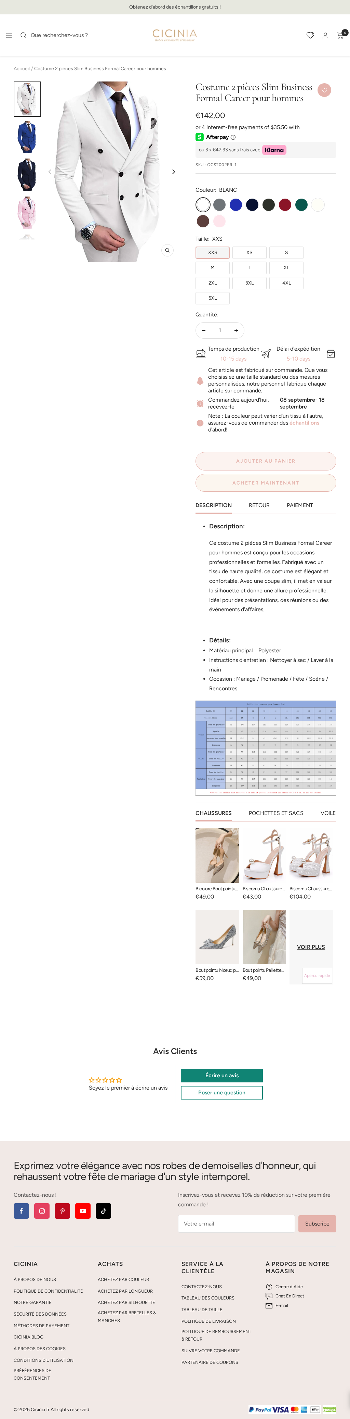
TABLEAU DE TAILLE (202, 1309)
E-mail (281, 1305)
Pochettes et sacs (276, 813)
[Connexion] (325, 35)
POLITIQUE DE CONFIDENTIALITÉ (48, 1291)
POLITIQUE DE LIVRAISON (208, 1321)
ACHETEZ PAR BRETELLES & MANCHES (127, 1316)
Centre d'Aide (289, 1286)
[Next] (173, 172)
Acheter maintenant (265, 483)
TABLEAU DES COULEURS (207, 1298)
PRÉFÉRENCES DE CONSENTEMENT (32, 1374)
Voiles (330, 813)
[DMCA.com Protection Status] (329, 1410)
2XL (212, 283)
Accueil (22, 69)
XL (286, 268)
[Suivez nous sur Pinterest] (62, 1211)
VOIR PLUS (311, 947)
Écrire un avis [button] (222, 1075)
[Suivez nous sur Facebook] (21, 1211)
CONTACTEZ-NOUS (201, 1286)
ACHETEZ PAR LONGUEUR (125, 1291)
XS (249, 252)
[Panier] (340, 35)
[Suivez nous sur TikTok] (103, 1211)
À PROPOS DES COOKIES (40, 1348)
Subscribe (317, 1223)
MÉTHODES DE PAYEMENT (41, 1325)
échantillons (304, 422)
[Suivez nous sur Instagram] (42, 1211)
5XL (212, 298)
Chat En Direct (289, 1295)
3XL (249, 283)
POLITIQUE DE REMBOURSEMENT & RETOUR (216, 1335)
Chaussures (214, 813)
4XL (286, 283)
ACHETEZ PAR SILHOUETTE (126, 1302)
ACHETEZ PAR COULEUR (123, 1279)
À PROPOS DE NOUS (35, 1279)
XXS (212, 252)
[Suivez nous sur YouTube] (83, 1211)
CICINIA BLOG (28, 1337)
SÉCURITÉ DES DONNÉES (40, 1314)
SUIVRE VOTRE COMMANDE (210, 1350)
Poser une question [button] (221, 1092)
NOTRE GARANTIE (33, 1302)
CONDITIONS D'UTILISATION (43, 1360)
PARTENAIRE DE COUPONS (209, 1362)
